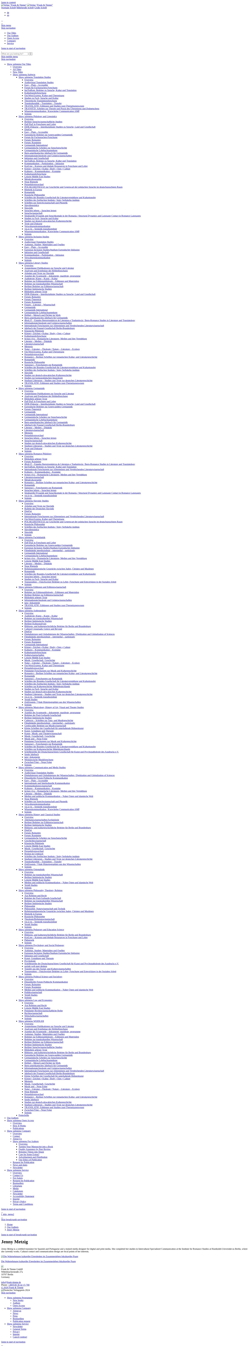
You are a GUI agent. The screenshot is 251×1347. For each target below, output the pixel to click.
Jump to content (8, 2)
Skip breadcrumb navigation (14, 1219)
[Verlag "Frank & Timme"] (27, 5)
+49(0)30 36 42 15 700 (18, 1285)
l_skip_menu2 (7, 1214)
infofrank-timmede (11, 1282)
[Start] (1, 51)
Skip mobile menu (9, 56)
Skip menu (6, 25)
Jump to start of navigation (13, 48)
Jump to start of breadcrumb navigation (19, 1234)
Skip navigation (8, 28)
